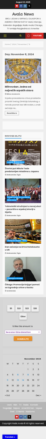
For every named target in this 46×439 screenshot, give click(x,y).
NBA (15, 404)
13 (18, 380)
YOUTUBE (37, 35)
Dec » (38, 395)
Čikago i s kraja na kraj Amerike (18, 197)
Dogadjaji (7, 408)
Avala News (23, 14)
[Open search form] (20, 35)
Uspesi (39, 408)
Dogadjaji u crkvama (14, 278)
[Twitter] (29, 6)
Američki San (27, 408)
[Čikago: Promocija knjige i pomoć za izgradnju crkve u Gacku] (23, 269)
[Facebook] (21, 6)
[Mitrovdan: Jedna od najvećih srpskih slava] (23, 71)
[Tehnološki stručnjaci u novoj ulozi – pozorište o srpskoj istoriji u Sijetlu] (23, 191)
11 (7, 380)
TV (20, 404)
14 (23, 380)
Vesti (9, 80)
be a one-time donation (18, 332)
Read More (13, 112)
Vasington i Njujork (14, 241)
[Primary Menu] (5, 35)
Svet (12, 411)
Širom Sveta (19, 162)
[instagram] (25, 6)
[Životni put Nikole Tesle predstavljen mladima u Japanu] (23, 153)
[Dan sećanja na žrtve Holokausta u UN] (23, 231)
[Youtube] (17, 6)
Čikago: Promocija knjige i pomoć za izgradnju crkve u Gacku (22, 286)
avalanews (11, 291)
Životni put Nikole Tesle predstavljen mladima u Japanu (22, 170)
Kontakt (34, 404)
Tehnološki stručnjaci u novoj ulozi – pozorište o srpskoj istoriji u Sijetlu (23, 209)
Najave (16, 408)
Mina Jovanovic (13, 94)
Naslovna (30, 411)
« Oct (7, 395)
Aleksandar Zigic (14, 175)
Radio (26, 404)
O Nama (10, 162)
